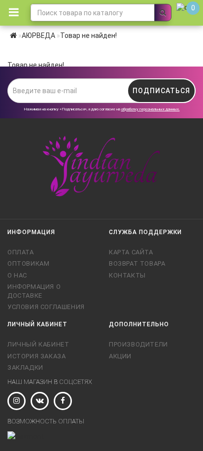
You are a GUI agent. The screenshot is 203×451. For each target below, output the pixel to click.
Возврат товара (137, 263)
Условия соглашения (46, 307)
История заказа (36, 356)
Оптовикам (28, 263)
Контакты (127, 275)
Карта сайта (131, 252)
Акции (120, 356)
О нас (17, 275)
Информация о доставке (34, 291)
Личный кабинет (38, 344)
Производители (138, 344)
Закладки (25, 367)
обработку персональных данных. (150, 109)
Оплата (20, 252)
